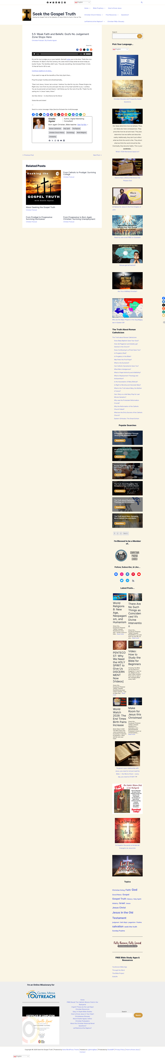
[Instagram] (53, 2)
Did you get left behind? (127, 265)
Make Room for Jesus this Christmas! (135, 712)
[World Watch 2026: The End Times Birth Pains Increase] (120, 701)
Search (114, 32)
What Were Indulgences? (122, 369)
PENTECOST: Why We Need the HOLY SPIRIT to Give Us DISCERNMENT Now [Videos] (119, 667)
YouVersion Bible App (119, 967)
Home (86, 8)
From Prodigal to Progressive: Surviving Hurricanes (39, 218)
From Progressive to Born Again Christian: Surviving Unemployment (79, 218)
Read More (120, 440)
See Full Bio (82, 125)
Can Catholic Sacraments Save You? (126, 366)
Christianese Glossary (82, 1016)
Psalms (139, 922)
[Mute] (84, 54)
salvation (117, 926)
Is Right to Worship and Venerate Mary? (127, 385)
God (134, 889)
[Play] (34, 54)
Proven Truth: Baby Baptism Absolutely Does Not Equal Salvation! (124, 468)
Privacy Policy (120, 1049)
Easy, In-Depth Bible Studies (82, 1011)
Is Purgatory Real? (120, 353)
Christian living (118, 890)
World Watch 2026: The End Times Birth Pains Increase (120, 717)
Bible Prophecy (98, 8)
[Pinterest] (65, 2)
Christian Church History (92, 15)
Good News (117, 895)
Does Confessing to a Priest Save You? (127, 350)
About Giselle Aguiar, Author (82, 1019)
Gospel (126, 894)
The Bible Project (118, 973)
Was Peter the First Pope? (123, 360)
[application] (62, 54)
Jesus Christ (119, 907)
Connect (82, 1052)
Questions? (125, 15)
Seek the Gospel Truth (54, 13)
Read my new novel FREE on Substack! (127, 237)
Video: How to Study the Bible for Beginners (134, 658)
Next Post (97, 155)
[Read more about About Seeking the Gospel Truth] (43, 187)
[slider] (88, 54)
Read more (120, 634)
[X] (50, 2)
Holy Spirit (137, 899)
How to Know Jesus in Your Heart (82, 1014)
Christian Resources (82, 1009)
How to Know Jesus (114, 8)
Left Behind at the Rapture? (93, 21)
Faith (128, 890)
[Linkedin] (56, 2)
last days (123, 922)
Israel (122, 903)
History (130, 899)
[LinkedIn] (64, 140)
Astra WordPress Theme (70, 1049)
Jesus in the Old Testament (122, 915)
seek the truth (130, 927)
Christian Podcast (38, 40)
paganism (132, 922)
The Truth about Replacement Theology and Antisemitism (125, 501)
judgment (115, 922)
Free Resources (111, 15)
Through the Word (118, 970)
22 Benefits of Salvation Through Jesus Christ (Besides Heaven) (126, 434)
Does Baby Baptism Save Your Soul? (126, 341)
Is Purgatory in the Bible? (122, 356)
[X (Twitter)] (52, 140)
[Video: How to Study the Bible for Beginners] (135, 644)
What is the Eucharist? (121, 363)
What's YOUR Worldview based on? (127, 152)
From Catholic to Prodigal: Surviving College (79, 173)
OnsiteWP (110, 1049)
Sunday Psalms (118, 931)
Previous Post (28, 155)
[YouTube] (62, 2)
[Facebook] (48, 2)
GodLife (115, 976)
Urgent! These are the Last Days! (82, 1007)
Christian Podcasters (82, 1021)
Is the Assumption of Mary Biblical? (126, 382)
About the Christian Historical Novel (82, 1023)
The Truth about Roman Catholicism (124, 337)
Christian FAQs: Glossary (116, 21)
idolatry (115, 903)
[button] (142, 2)
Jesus (128, 903)
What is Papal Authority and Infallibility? (127, 372)
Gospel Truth (119, 898)
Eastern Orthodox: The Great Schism (126, 418)
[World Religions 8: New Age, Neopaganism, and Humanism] (120, 596)
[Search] (139, 36)
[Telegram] (59, 2)
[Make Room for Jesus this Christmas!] (135, 701)
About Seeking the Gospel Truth (40, 207)
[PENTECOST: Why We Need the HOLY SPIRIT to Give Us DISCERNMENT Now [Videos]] (120, 645)
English (80, 2)
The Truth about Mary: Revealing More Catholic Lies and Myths (126, 517)
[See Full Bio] (88, 125)
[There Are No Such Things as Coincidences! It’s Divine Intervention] (135, 597)
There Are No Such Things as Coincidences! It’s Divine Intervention (135, 615)
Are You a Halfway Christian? (127, 291)
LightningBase (92, 1049)
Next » (126, 533)
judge (68, 59)
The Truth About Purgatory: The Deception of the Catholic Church (126, 485)
